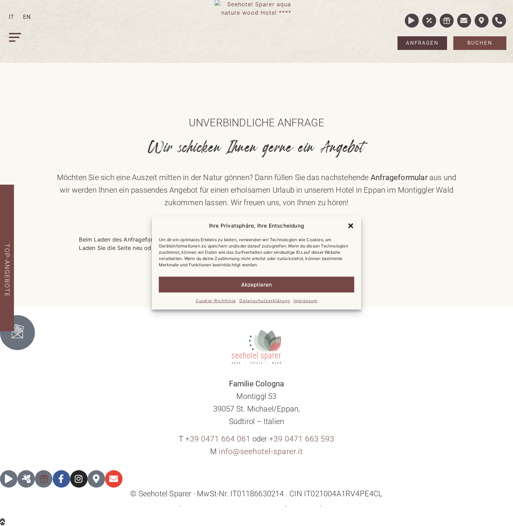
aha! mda (360, 506)
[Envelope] (113, 479)
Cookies (303, 506)
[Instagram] (79, 479)
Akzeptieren (256, 284)
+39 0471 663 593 (301, 439)
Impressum (305, 300)
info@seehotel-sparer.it (261, 451)
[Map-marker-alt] (96, 479)
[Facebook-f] (61, 479)
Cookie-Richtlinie (216, 300)
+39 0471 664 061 (218, 439)
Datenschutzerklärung (264, 300)
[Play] (8, 479)
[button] (350, 225)
